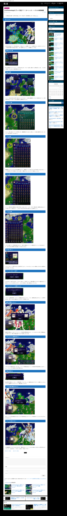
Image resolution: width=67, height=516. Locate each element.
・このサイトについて (52, 9)
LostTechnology (8, 482)
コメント (7, 457)
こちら (37, 15)
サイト (6, 473)
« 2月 (50, 98)
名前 (6, 466)
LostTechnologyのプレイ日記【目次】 (55, 118)
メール (6, 470)
